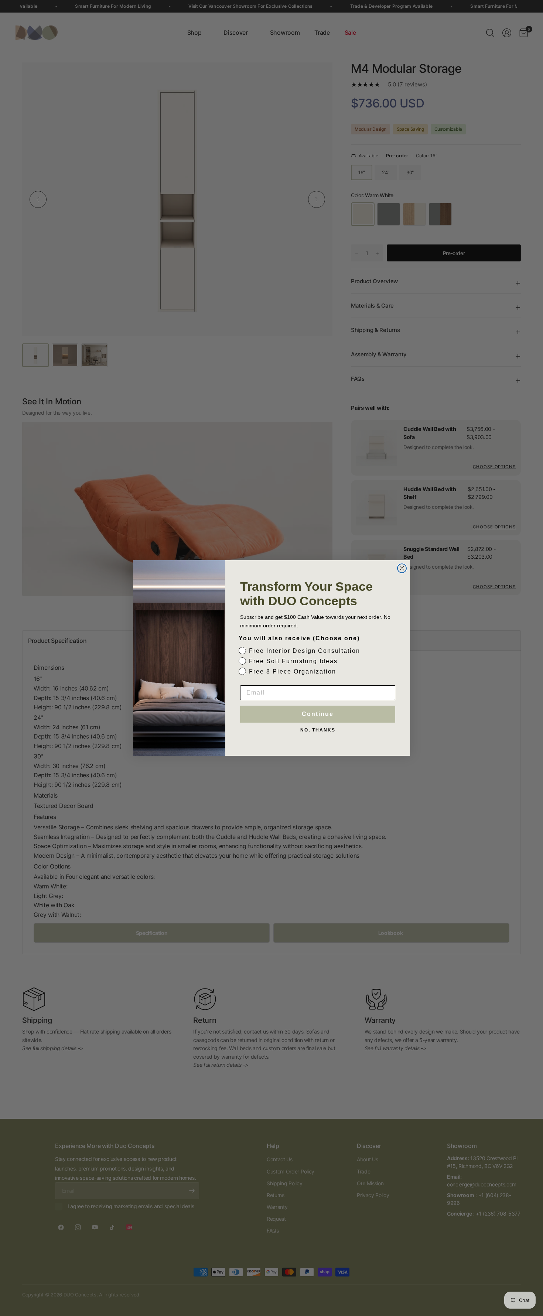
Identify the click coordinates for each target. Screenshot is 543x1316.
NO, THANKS (317, 730)
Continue (318, 714)
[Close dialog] (401, 568)
